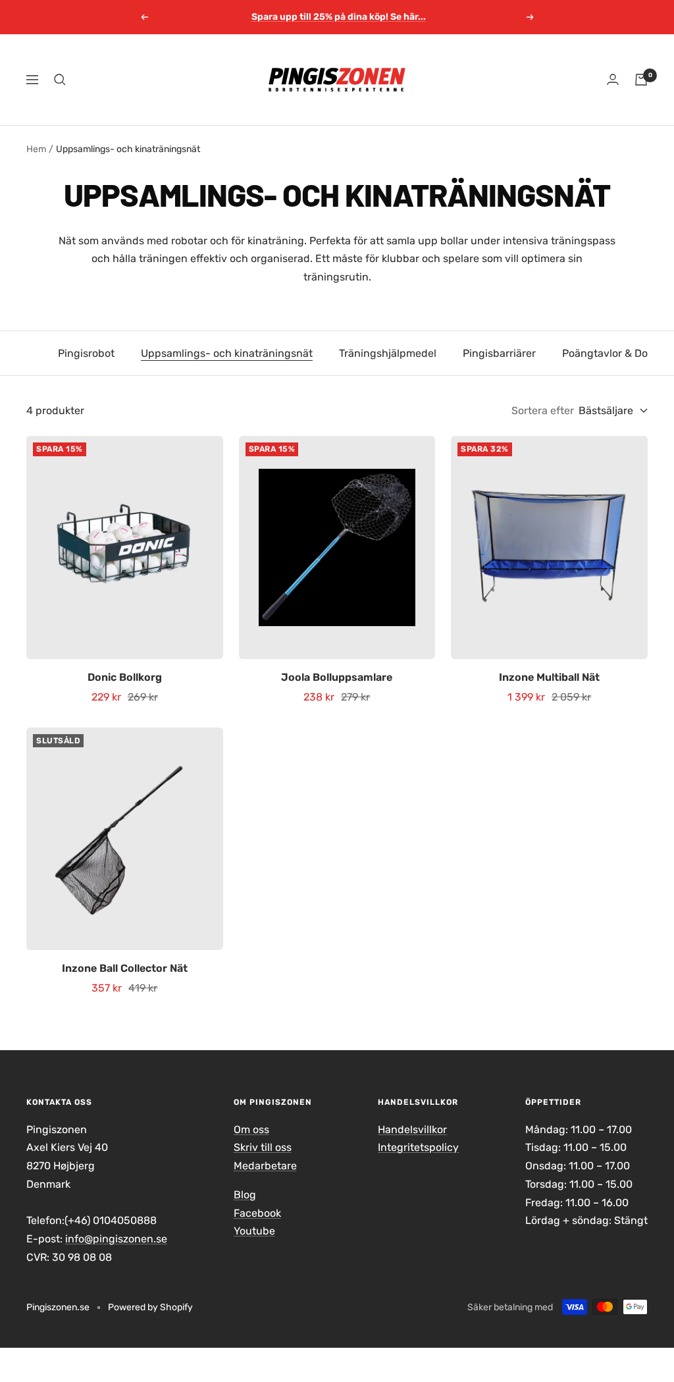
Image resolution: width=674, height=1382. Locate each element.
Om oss (251, 1129)
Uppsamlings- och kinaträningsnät (227, 353)
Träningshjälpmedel (387, 353)
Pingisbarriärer (499, 353)
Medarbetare (265, 1165)
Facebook (257, 1213)
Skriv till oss (263, 1147)
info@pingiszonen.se (116, 1239)
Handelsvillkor (412, 1129)
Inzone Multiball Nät (549, 677)
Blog (245, 1194)
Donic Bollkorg (125, 677)
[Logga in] (613, 79)
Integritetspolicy (418, 1147)
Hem (36, 149)
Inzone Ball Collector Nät (125, 968)
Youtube (254, 1231)
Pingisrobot (86, 353)
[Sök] (60, 80)
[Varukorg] (641, 80)
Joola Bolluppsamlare (336, 677)
